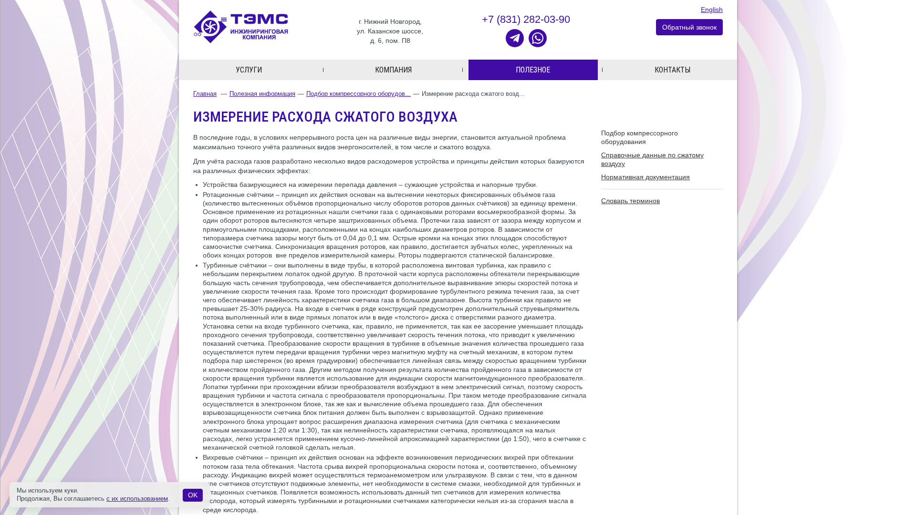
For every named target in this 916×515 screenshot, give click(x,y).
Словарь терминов (630, 201)
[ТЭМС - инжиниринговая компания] (241, 26)
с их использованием (137, 498)
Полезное (533, 69)
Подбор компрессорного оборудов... (358, 93)
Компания (393, 69)
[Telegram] (515, 38)
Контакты (672, 69)
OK (193, 495)
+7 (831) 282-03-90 (526, 19)
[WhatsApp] (538, 38)
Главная (205, 93)
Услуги (249, 69)
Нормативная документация (645, 177)
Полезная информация (262, 93)
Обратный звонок (689, 27)
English (712, 9)
